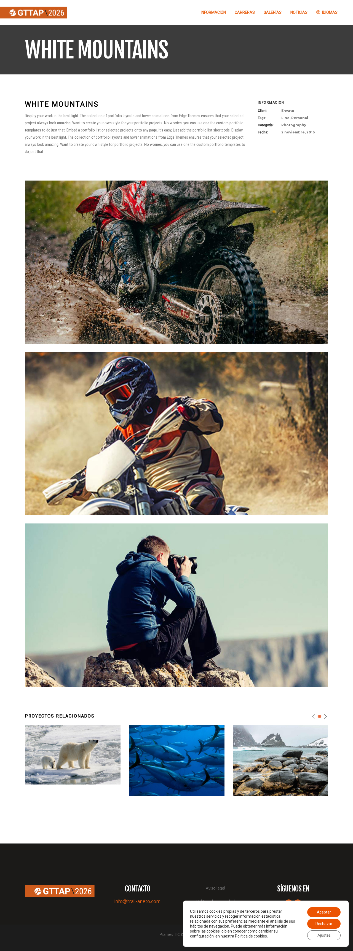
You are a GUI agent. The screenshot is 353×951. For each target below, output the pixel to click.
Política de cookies (251, 936)
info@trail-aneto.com (137, 901)
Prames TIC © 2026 (177, 934)
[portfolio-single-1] (176, 604)
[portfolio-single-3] (176, 261)
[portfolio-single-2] (176, 433)
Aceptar (324, 912)
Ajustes (324, 935)
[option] (73, 755)
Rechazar (323, 924)
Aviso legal (215, 888)
